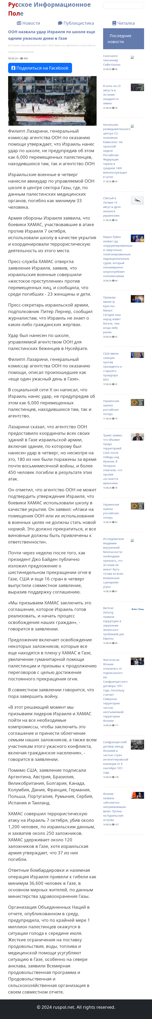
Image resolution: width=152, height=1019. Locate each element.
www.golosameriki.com (33, 45)
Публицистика (78, 23)
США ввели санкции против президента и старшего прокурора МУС (112, 366)
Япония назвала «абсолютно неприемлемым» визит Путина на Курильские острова (114, 807)
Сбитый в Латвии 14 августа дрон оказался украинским (112, 206)
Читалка (125, 23)
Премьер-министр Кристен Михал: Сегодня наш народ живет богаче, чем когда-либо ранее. (112, 314)
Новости (30, 23)
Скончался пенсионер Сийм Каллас (112, 60)
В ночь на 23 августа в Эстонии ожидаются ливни (112, 94)
